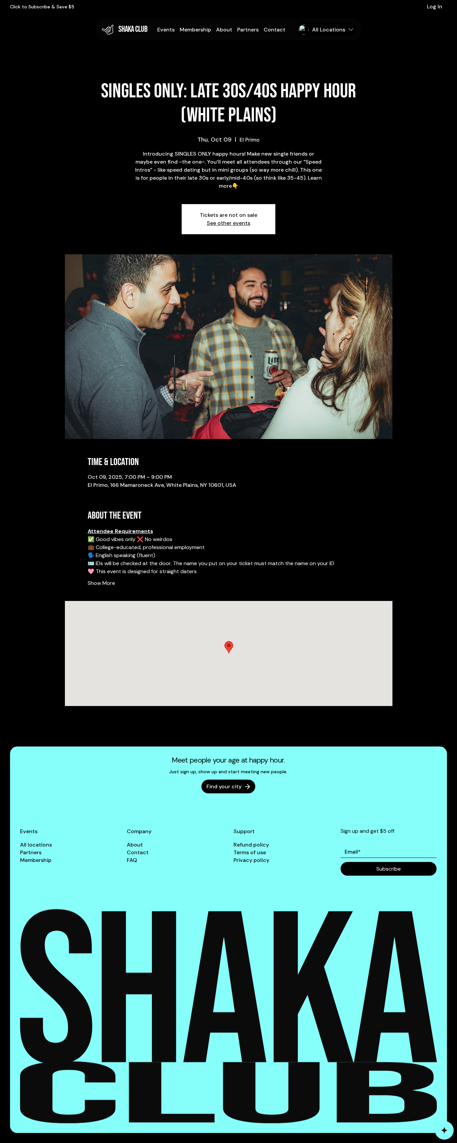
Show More (101, 583)
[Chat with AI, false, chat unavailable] (444, 1130)
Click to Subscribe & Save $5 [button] (42, 7)
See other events (228, 223)
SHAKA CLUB (132, 29)
